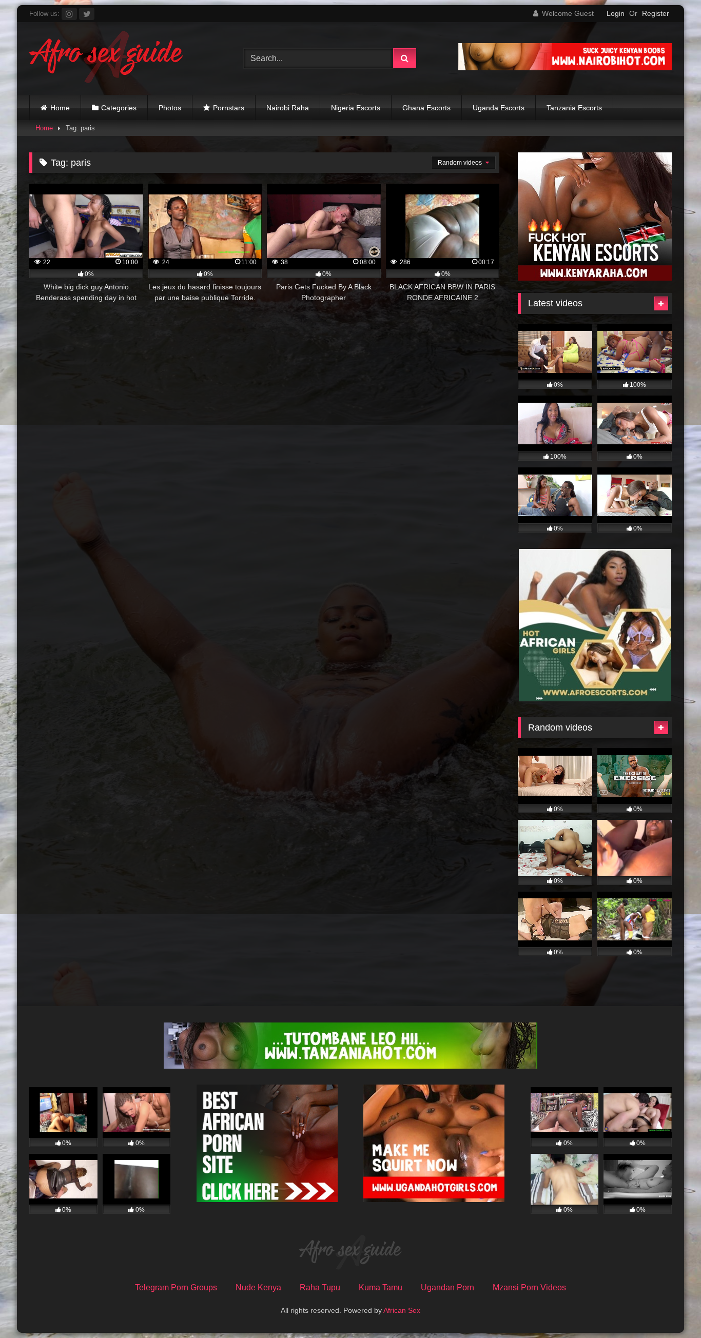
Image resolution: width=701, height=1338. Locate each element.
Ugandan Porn (447, 1287)
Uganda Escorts (498, 108)
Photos (170, 108)
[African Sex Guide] (106, 58)
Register (655, 13)
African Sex (401, 1310)
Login (616, 13)
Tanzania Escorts (574, 108)
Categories (119, 108)
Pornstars (228, 108)
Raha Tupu (320, 1287)
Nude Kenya (258, 1287)
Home (60, 108)
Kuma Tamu (380, 1287)
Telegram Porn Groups (176, 1287)
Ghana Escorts (426, 108)
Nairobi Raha (287, 108)
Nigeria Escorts (355, 108)
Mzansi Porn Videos (529, 1287)
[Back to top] (669, 1307)
